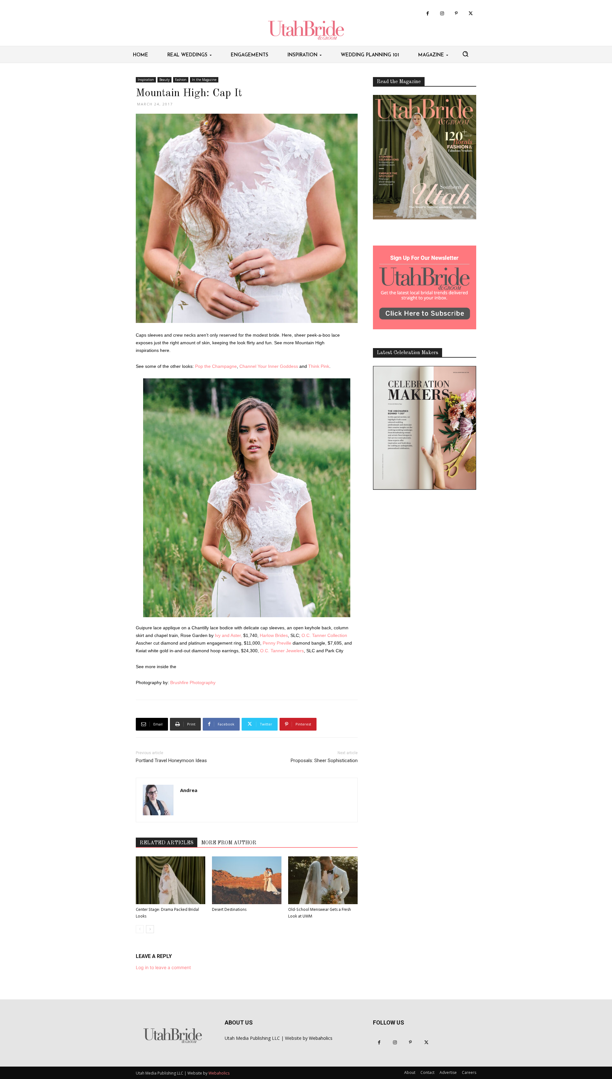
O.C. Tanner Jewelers (282, 650)
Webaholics (320, 1038)
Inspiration (146, 79)
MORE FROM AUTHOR (228, 843)
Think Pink (318, 366)
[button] (465, 53)
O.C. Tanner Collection (324, 635)
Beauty (164, 79)
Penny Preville (277, 643)
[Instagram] (442, 13)
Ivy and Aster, (228, 635)
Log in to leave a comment (163, 967)
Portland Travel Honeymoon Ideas (171, 760)
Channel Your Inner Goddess (268, 366)
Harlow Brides (274, 635)
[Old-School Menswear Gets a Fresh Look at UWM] (323, 880)
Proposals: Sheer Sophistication (324, 760)
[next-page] (150, 929)
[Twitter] (470, 13)
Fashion (180, 79)
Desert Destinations (229, 909)
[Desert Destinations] (246, 880)
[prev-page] (140, 929)
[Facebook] (427, 13)
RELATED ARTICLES (166, 843)
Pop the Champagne (216, 366)
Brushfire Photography (192, 682)
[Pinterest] (456, 13)
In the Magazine (204, 79)
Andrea (188, 790)
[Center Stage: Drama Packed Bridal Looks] (170, 880)
